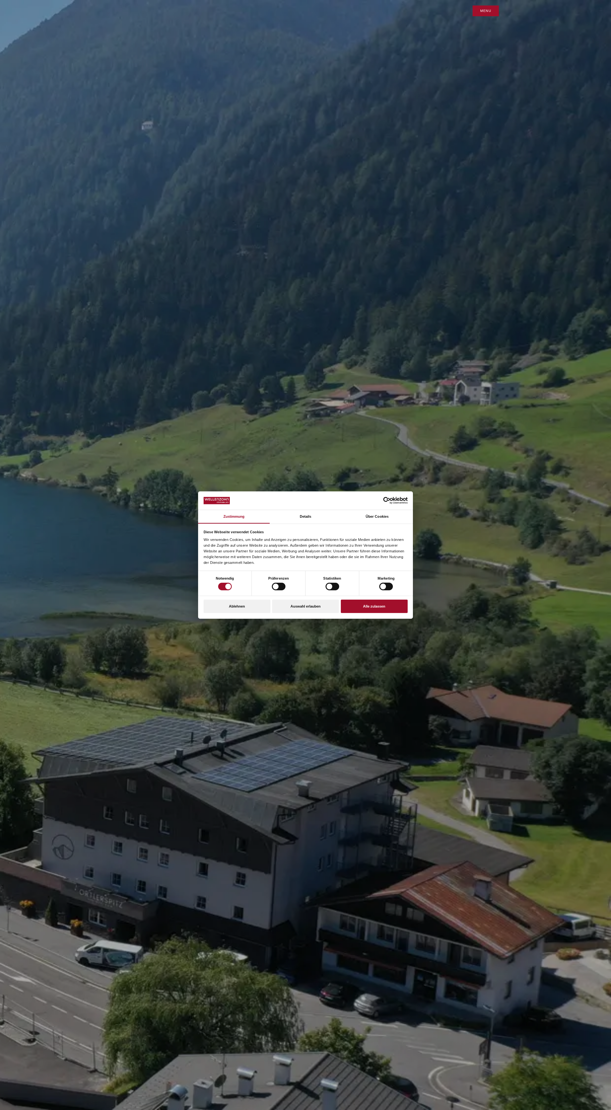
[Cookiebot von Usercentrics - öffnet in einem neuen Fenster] (387, 500)
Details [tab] (305, 516)
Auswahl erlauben (305, 606)
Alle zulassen (374, 606)
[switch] (278, 586)
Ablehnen (237, 606)
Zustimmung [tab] (234, 516)
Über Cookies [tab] (377, 516)
